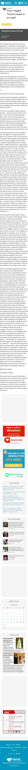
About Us (9, 744)
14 (17, 616)
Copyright (24, 747)
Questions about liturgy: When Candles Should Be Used (16, 540)
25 (7, 622)
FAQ (14, 744)
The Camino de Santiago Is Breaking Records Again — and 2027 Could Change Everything (16, 549)
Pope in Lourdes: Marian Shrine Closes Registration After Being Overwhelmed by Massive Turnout (13, 510)
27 (14, 622)
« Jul (4, 628)
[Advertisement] (14, 408)
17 (4, 619)
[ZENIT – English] (8, 3)
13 (14, 616)
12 (10, 616)
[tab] (8, 711)
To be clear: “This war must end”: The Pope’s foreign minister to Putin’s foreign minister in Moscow (13, 488)
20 (14, 619)
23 (23, 619)
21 (17, 619)
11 (7, 616)
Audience (18, 744)
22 (20, 619)
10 (4, 616)
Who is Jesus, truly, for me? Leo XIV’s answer (16, 556)
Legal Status (17, 747)
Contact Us (14, 750)
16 (23, 616)
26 (10, 622)
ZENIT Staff (4, 37)
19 (10, 619)
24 (4, 622)
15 (20, 616)
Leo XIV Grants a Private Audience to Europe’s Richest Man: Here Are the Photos (8, 657)
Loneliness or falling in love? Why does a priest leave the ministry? (16, 533)
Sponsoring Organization (6, 747)
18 (7, 619)
